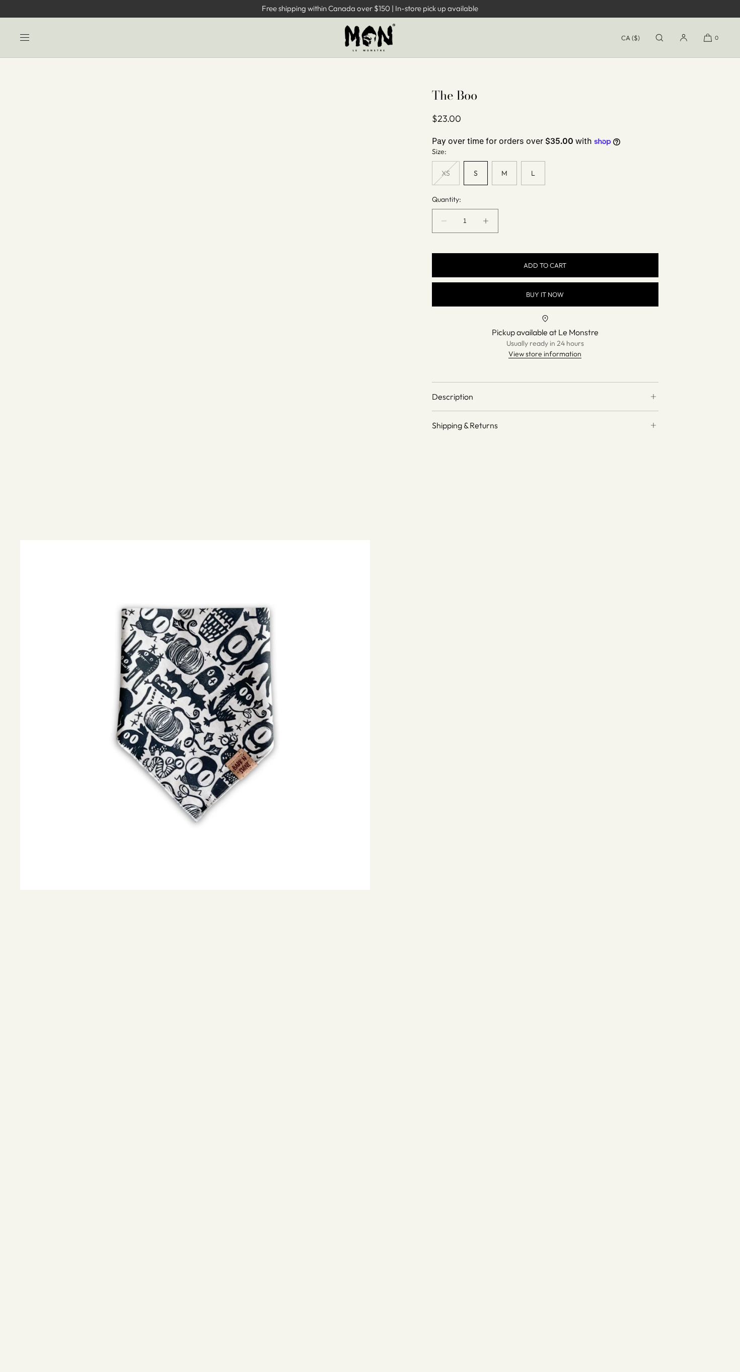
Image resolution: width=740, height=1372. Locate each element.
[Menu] (32, 37)
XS (450, 177)
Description (452, 397)
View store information (544, 353)
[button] (659, 37)
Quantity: (446, 199)
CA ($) (630, 38)
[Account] (683, 37)
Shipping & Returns (465, 425)
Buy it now (545, 294)
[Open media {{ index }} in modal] (195, 715)
